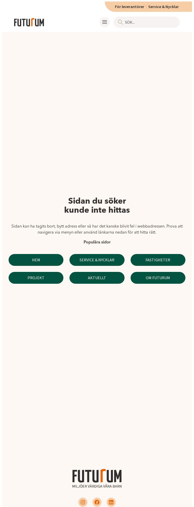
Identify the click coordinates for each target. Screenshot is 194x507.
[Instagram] (82, 502)
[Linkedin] (111, 502)
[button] (105, 22)
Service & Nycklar (163, 6)
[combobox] (146, 22)
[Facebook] (97, 502)
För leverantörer (129, 6)
